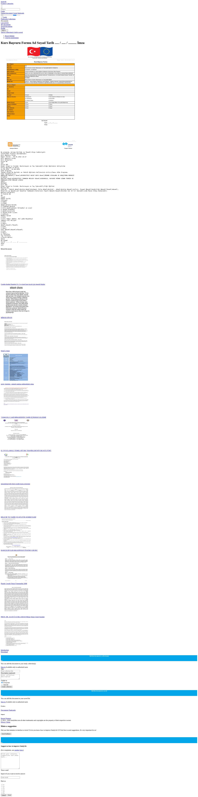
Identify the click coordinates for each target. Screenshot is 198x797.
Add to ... (4, 30)
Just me (5, 685)
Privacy (3, 722)
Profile (3, 28)
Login (3, 11)
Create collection (7, 687)
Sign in (3, 667)
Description (8, 673)
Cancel (4, 795)
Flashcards (4, 19)
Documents (4, 710)
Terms (8, 722)
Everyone (6, 683)
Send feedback (6, 734)
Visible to (4, 680)
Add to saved (18, 32)
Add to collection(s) (7, 32)
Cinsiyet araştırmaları (12, 38)
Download (4, 652)
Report (3, 718)
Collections (11, 19)
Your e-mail (4, 770)
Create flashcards (18, 13)
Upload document (7, 13)
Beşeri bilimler (9, 36)
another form (18, 750)
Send (9, 795)
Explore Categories (7, 3)
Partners (8, 718)
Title (2, 669)
